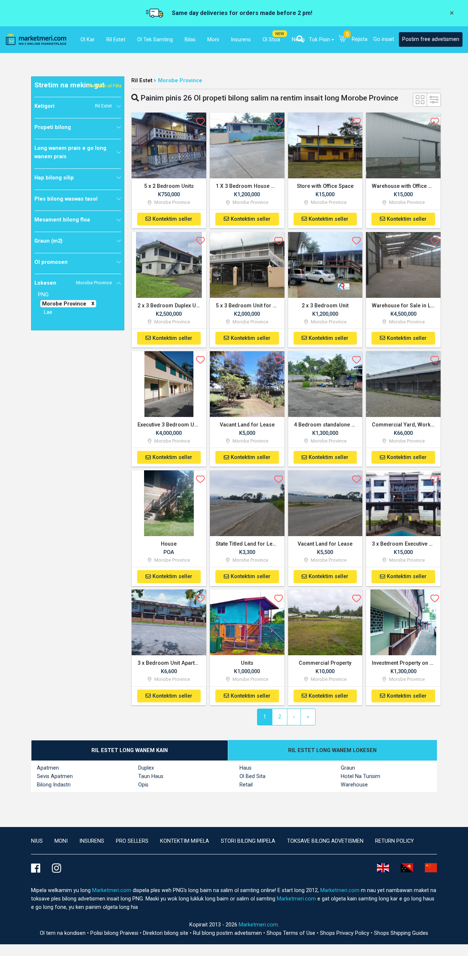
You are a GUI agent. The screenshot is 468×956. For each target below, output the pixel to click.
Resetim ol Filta (104, 85)
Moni (61, 841)
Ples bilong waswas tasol (66, 199)
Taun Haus (150, 776)
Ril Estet (141, 80)
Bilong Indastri (54, 785)
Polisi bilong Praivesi (115, 933)
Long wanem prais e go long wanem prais (70, 152)
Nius (37, 841)
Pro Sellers (132, 841)
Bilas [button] (190, 40)
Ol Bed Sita (252, 776)
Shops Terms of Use (292, 933)
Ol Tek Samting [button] (155, 40)
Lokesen (73, 283)
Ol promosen (51, 262)
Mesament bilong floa (62, 220)
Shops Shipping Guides (401, 933)
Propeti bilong (52, 127)
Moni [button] (213, 40)
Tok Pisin (319, 40)
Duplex (146, 768)
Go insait (383, 39)
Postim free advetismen (430, 39)
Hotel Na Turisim (360, 776)
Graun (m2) (48, 241)
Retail (246, 785)
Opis (143, 785)
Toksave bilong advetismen (325, 841)
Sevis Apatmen (55, 776)
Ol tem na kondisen (63, 933)
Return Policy (394, 841)
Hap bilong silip (54, 178)
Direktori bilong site (166, 933)
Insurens (91, 841)
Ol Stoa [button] (271, 40)
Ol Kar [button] (87, 40)
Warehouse (354, 785)
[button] (300, 39)
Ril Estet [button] (115, 40)
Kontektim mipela (184, 841)
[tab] (129, 750)
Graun (348, 768)
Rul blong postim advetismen (228, 933)
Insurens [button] (241, 40)
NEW (279, 33)
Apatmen (48, 768)
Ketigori (73, 106)
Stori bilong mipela (248, 841)
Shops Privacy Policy (345, 933)
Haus (245, 768)
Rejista (359, 39)
